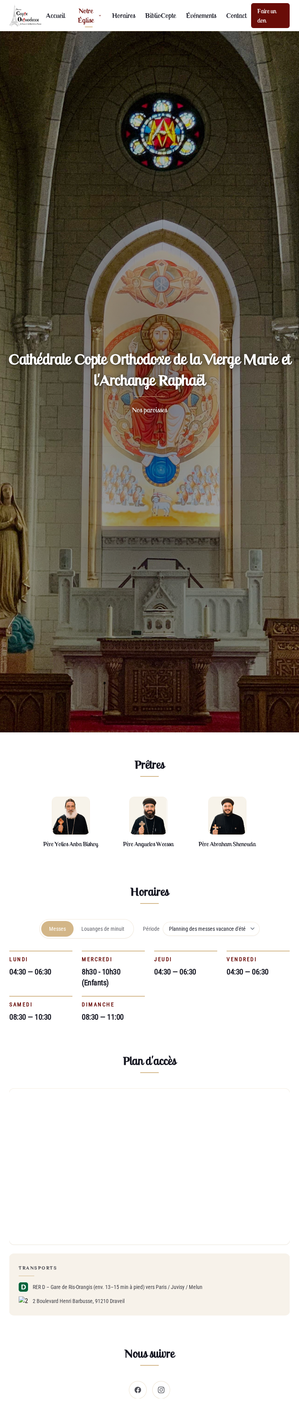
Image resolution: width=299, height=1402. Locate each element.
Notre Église (86, 15)
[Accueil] (25, 16)
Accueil (55, 15)
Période (151, 929)
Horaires (123, 15)
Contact (236, 15)
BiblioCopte (160, 15)
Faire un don (266, 15)
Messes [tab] (57, 929)
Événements (201, 15)
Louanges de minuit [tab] (102, 929)
